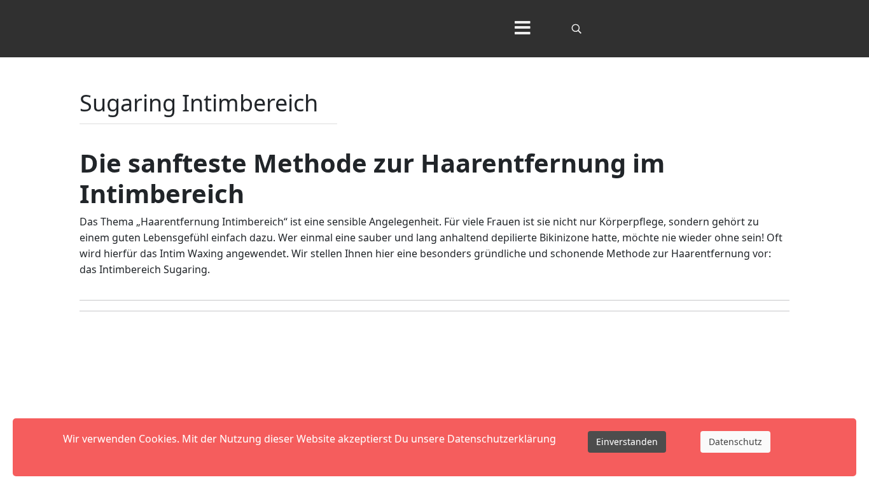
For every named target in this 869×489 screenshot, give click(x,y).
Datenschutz (735, 442)
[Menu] (522, 28)
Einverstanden (627, 442)
